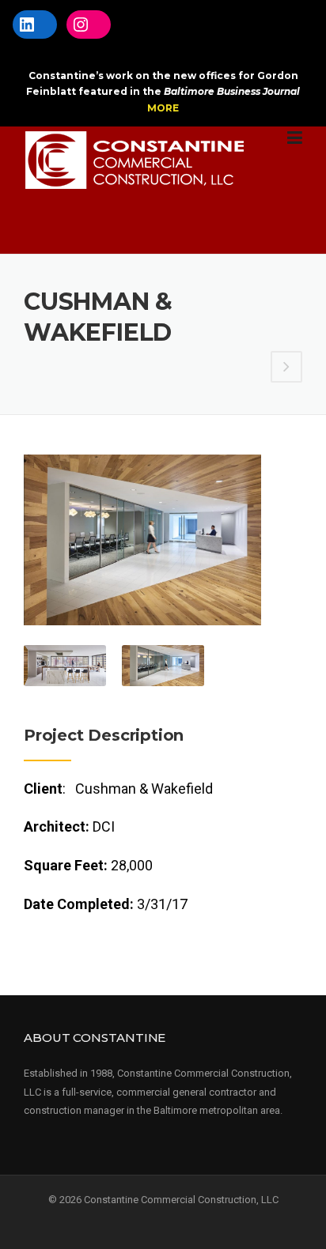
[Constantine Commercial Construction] (135, 159)
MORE (163, 108)
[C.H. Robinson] (286, 367)
